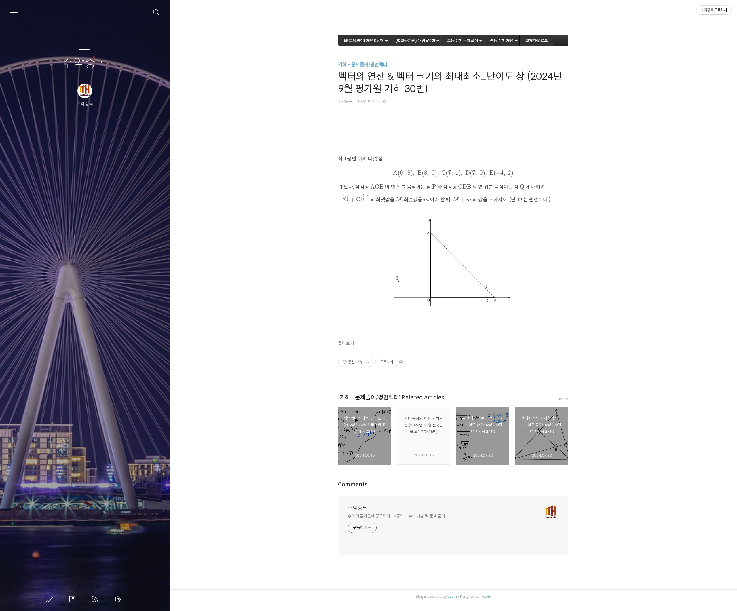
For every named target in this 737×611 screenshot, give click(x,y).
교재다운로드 (536, 40)
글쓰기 (51, 599)
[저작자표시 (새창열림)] (400, 362)
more (563, 398)
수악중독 (84, 63)
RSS (96, 599)
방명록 (73, 599)
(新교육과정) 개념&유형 (364, 40)
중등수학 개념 (502, 40)
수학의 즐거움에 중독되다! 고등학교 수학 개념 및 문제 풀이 (396, 516)
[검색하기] (156, 12)
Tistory (485, 596)
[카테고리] (14, 12)
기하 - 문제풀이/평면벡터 (363, 65)
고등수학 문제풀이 (462, 40)
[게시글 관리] (367, 362)
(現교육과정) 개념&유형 (415, 40)
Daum (452, 596)
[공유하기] (359, 362)
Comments (353, 484)
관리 (119, 599)
